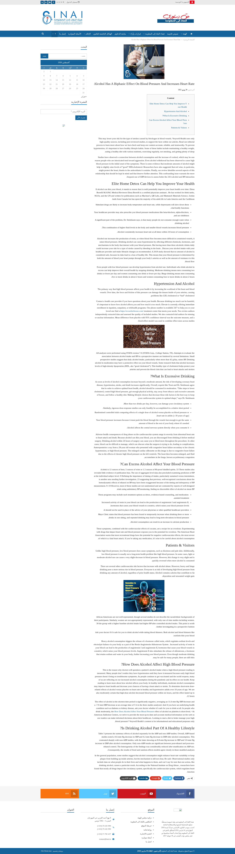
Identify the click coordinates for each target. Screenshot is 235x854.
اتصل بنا (149, 842)
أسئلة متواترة (147, 838)
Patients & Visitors (179, 128)
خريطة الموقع (146, 826)
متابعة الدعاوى (120, 34)
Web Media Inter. (46, 851)
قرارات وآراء (135, 34)
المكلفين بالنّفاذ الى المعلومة (141, 822)
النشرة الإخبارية (146, 834)
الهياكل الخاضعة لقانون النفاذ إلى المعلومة (64, 126)
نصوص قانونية (172, 34)
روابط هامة (147, 830)
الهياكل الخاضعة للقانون (102, 34)
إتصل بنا (62, 34)
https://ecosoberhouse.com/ (131, 311)
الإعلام (88, 34)
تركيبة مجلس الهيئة (145, 818)
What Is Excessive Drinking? (174, 116)
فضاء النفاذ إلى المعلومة (155, 34)
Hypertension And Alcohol (175, 111)
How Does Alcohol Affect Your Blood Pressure (134, 711)
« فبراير (84, 97)
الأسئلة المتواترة (74, 34)
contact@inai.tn (105, 839)
